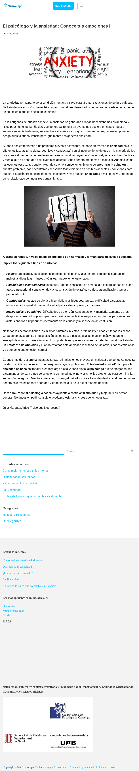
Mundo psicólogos (13, 610)
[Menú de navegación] (81, 6)
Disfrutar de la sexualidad (19, 477)
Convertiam (60, 767)
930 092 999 (63, 5)
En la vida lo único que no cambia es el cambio (33, 496)
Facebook (8, 615)
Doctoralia (9, 606)
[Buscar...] (33, 451)
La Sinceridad (12, 489)
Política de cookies (106, 767)
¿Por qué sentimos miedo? (20, 483)
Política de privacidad (81, 767)
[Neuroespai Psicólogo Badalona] (13, 6)
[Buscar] (132, 451)
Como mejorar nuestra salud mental (26, 470)
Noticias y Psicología (16, 514)
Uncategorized (12, 521)
